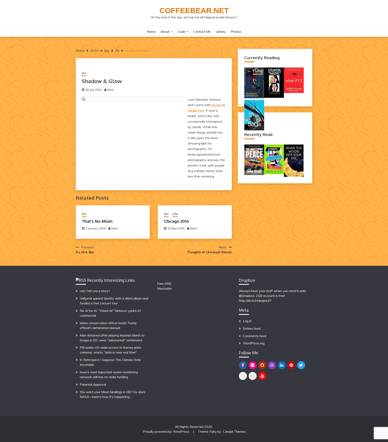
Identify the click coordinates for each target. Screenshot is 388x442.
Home (151, 32)
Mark (110, 90)
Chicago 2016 (176, 221)
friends (216, 105)
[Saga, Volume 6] (254, 129)
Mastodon (164, 288)
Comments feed (254, 336)
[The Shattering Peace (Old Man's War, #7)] (254, 174)
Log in (247, 321)
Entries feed (251, 328)
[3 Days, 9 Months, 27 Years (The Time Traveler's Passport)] (274, 173)
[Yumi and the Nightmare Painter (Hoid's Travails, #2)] (254, 97)
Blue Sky (243, 376)
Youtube (262, 376)
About (164, 32)
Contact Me (202, 32)
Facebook (243, 365)
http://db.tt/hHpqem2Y (255, 301)
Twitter (301, 365)
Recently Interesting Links (111, 280)
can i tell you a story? (95, 291)
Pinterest (291, 365)
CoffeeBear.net (194, 10)
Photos (236, 32)
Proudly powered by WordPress (166, 431)
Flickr (253, 365)
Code (181, 32)
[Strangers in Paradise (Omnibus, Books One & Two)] (274, 97)
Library (221, 32)
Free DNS (164, 284)
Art (84, 73)
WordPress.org (254, 343)
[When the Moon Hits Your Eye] (294, 176)
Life (175, 214)
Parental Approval (93, 384)
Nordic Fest (196, 110)
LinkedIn (282, 365)
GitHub (262, 365)
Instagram (272, 365)
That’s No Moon (97, 221)
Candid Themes (234, 431)
